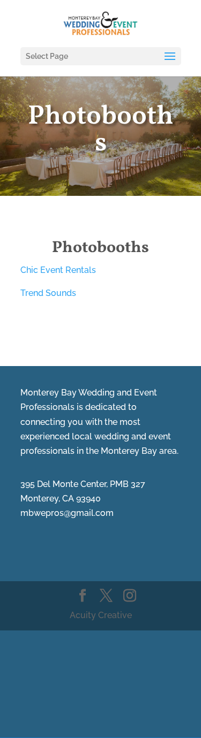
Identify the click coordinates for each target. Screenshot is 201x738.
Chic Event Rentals (58, 270)
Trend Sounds (48, 293)
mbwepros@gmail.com (67, 513)
